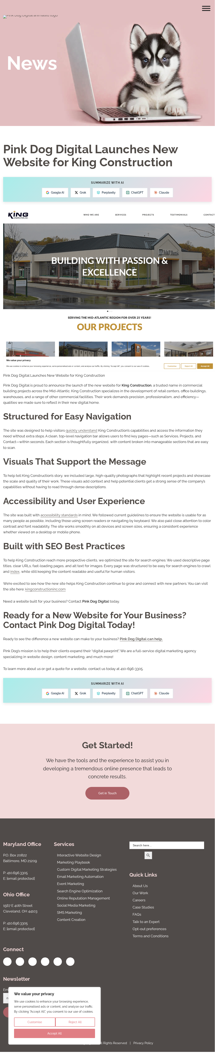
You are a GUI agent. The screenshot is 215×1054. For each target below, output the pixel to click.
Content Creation (71, 920)
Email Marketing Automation (80, 876)
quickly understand (81, 430)
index (15, 571)
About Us (140, 886)
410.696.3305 (17, 873)
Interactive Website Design (79, 855)
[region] (54, 1016)
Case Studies (143, 907)
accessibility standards (59, 515)
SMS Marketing (69, 912)
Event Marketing (70, 884)
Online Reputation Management (83, 898)
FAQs (137, 914)
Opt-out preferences (149, 929)
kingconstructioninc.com (45, 589)
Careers (139, 900)
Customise (34, 1022)
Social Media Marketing (76, 905)
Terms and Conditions (150, 936)
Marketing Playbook (73, 862)
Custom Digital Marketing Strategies (87, 869)
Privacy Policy (143, 1043)
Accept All (54, 1033)
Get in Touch (107, 793)
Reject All (75, 1022)
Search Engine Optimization (80, 891)
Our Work (140, 893)
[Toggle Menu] (206, 8)
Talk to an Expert (146, 922)
